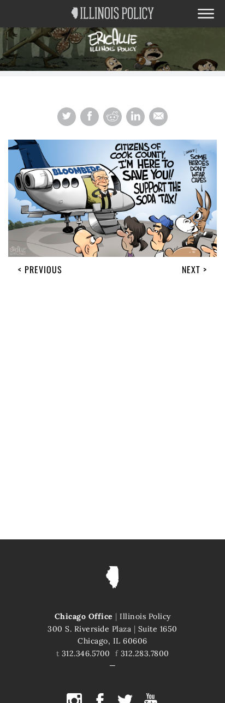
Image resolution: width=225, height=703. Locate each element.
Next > (194, 269)
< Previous (40, 269)
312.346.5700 (86, 653)
